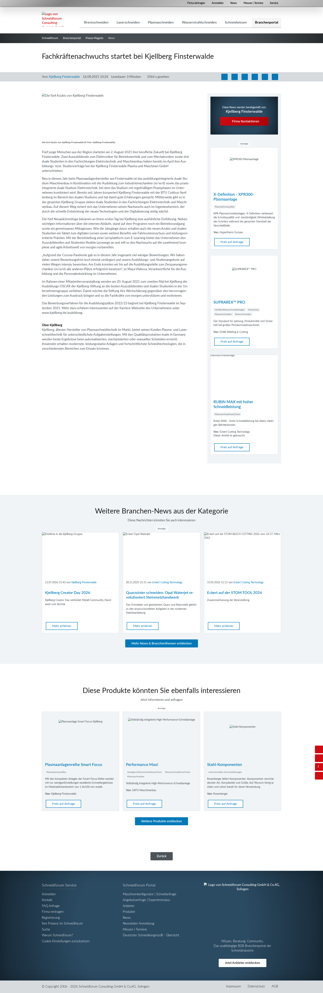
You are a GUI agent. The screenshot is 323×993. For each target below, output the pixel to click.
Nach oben (322, 775)
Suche (46, 929)
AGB (275, 986)
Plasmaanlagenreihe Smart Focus (73, 765)
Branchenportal (72, 38)
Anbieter (129, 906)
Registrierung (51, 917)
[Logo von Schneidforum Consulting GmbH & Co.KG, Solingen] (53, 19)
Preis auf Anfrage (232, 242)
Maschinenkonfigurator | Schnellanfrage (149, 894)
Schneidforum (50, 38)
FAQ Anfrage (51, 906)
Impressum (233, 986)
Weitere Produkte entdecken (161, 821)
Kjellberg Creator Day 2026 (67, 593)
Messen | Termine (253, 3)
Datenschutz (256, 986)
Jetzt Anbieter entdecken (242, 962)
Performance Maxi (142, 765)
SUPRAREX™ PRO (229, 302)
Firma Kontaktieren (245, 121)
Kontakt (47, 900)
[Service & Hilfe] (319, 767)
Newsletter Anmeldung (138, 923)
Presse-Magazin (94, 38)
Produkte (129, 911)
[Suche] (319, 758)
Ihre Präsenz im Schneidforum (62, 923)
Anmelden (218, 3)
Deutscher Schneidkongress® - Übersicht (151, 935)
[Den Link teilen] (275, 77)
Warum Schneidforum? (57, 935)
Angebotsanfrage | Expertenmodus (146, 900)
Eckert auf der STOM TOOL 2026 (234, 593)
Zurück (162, 856)
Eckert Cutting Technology (167, 582)
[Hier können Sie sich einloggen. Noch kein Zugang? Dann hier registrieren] (319, 749)
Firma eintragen (196, 3)
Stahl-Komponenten (224, 765)
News (233, 3)
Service (274, 3)
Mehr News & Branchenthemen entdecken (161, 643)
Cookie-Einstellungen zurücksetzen (66, 941)
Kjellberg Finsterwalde (64, 76)
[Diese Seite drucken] (224, 77)
